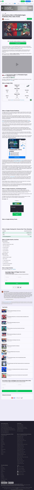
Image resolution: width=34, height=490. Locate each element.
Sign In (32, 1)
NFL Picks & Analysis (20, 424)
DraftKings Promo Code (20, 446)
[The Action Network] (3, 1)
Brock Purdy (21, 160)
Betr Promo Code (19, 458)
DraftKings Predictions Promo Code (22, 444)
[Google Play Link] (11, 482)
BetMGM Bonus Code (20, 436)
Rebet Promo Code (20, 459)
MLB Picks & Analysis (20, 429)
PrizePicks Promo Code (20, 463)
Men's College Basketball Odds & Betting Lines (7, 428)
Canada (2, 454)
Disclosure (21, 489)
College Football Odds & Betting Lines (6, 427)
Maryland (2, 439)
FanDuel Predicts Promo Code (21, 440)
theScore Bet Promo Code (21, 449)
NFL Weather (13, 269)
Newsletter (2, 476)
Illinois (2, 445)
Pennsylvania (3, 444)
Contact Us (2, 477)
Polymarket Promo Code (20, 439)
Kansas (2, 450)
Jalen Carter (12, 176)
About (2, 466)
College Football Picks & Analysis (21, 427)
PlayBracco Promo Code (20, 460)
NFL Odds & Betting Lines (4, 424)
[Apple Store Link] (4, 482)
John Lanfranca (6, 19)
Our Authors (3, 467)
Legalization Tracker (4, 435)
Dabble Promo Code (20, 455)
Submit (17, 283)
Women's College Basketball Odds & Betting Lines (8, 429)
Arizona (2, 440)
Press (2, 472)
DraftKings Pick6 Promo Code (21, 454)
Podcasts (2, 475)
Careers (2, 470)
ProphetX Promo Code (20, 445)
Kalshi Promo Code (20, 441)
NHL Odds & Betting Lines (5, 432)
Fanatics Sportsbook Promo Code (22, 435)
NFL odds (10, 80)
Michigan (2, 446)
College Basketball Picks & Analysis (22, 428)
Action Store (3, 471)
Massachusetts (3, 449)
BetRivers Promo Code (20, 453)
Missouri (2, 453)
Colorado (2, 441)
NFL (5, 13)
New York (2, 436)
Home (3, 13)
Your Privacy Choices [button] (4, 479)
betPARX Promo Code (20, 450)
